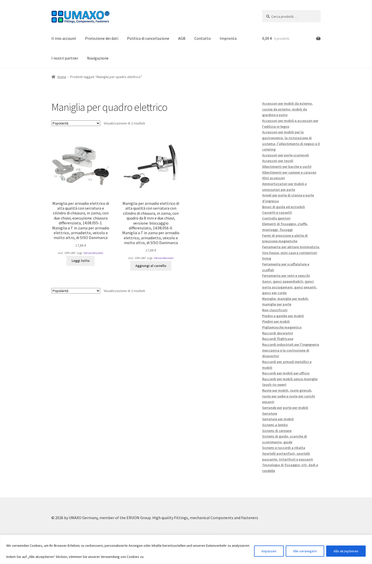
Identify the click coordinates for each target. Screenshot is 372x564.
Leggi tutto (81, 260)
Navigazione (98, 58)
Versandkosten (93, 253)
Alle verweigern (305, 551)
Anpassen (268, 551)
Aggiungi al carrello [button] (150, 265)
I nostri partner (64, 58)
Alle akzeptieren (346, 551)
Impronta (228, 38)
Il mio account (63, 38)
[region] (186, 549)
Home (61, 77)
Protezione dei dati (101, 38)
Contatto (202, 38)
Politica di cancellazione (148, 38)
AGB (181, 38)
